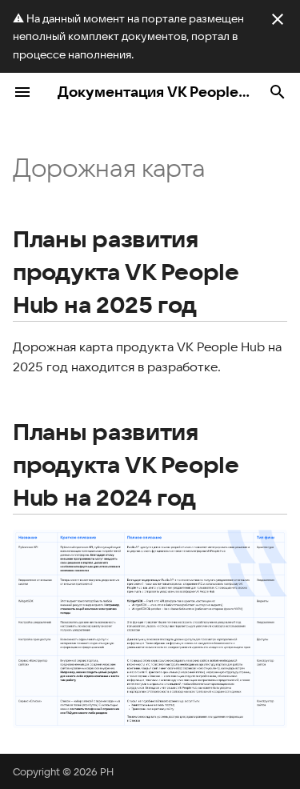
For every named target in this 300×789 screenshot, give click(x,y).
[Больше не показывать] (277, 19)
